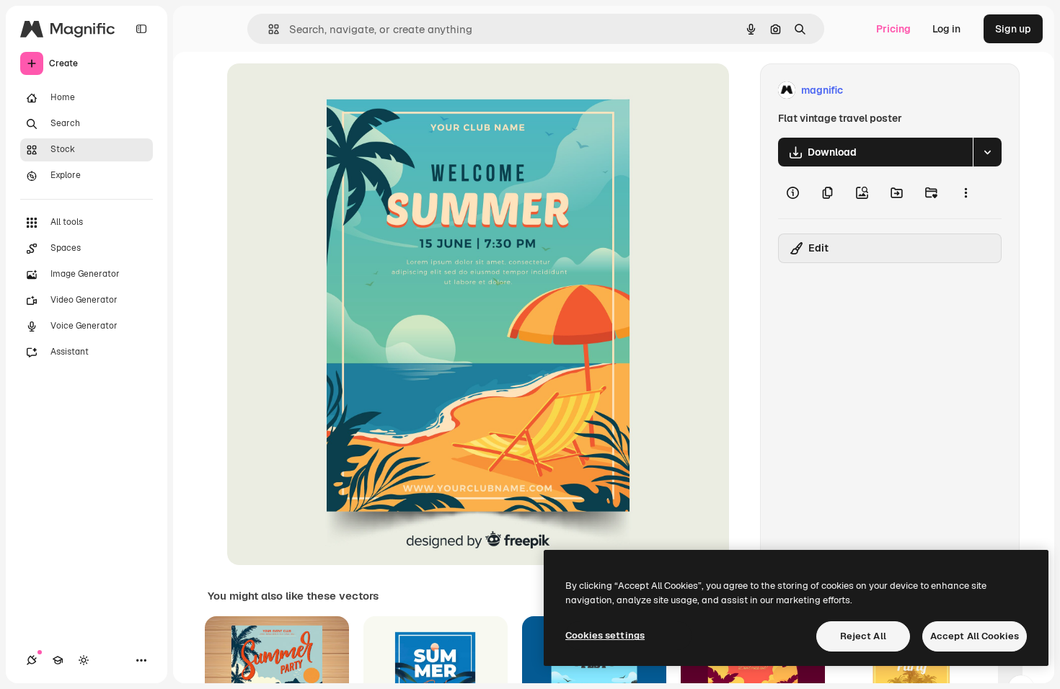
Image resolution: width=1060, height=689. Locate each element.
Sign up (1013, 28)
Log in (946, 28)
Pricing (893, 28)
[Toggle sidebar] (141, 28)
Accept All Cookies (974, 636)
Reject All (863, 636)
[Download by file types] (987, 152)
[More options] (965, 192)
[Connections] (31, 660)
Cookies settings (605, 635)
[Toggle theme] (83, 660)
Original (319, 90)
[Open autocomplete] (268, 29)
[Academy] (57, 660)
